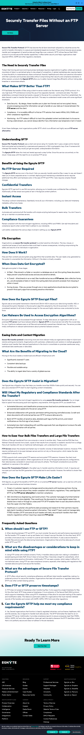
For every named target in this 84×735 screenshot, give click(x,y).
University (47, 692)
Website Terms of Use (51, 709)
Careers (25, 706)
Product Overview (8, 703)
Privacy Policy (48, 706)
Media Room (27, 709)
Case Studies (27, 692)
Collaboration (6, 706)
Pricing (49, 8)
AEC (3, 682)
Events (25, 688)
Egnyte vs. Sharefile (71, 688)
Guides (25, 685)
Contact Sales (27, 715)
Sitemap (46, 722)
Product (16, 9)
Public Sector (6, 695)
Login (54, 8)
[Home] (7, 9)
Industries (25, 9)
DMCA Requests (49, 715)
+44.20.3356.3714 (10, 669)
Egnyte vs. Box (69, 682)
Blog (24, 682)
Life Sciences (6, 685)
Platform (5, 719)
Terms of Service (49, 703)
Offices (25, 712)
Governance (6, 712)
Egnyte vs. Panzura (71, 692)
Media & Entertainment (10, 692)
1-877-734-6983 (8, 667)
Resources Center (29, 695)
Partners (33, 9)
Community (47, 695)
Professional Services (50, 682)
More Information (77, 732)
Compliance (47, 712)
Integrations (6, 715)
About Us (26, 703)
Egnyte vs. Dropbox (71, 685)
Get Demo (79, 8)
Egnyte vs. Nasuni (70, 695)
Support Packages (49, 685)
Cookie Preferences (50, 719)
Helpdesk (46, 688)
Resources (41, 9)
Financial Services (8, 688)
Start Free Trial (71, 8)
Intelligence (6, 709)
